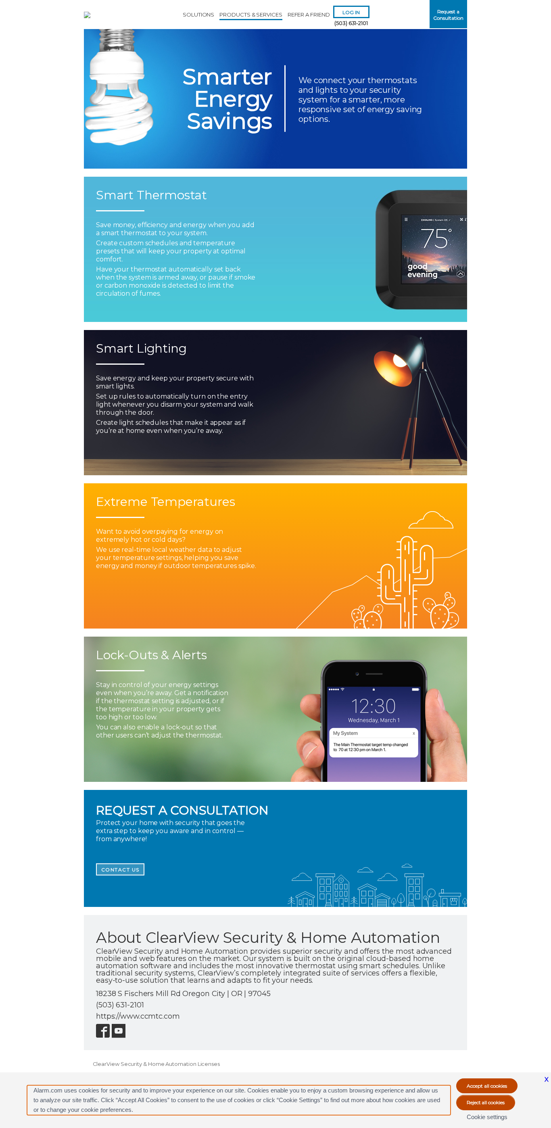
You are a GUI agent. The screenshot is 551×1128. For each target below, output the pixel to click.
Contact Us (120, 870)
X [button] (547, 1079)
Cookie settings (487, 1116)
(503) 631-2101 (351, 23)
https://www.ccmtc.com (138, 1016)
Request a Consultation (448, 14)
